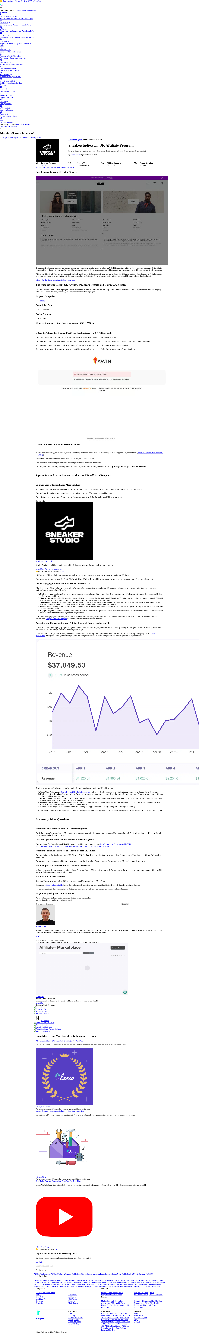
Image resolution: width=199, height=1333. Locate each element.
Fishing (116, 1282)
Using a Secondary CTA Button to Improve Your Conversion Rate (60, 1111)
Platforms (3, 12)
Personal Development (149, 1284)
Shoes (42, 301)
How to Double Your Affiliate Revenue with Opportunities (115, 1323)
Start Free (39, 167)
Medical (119, 1284)
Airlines (65, 1280)
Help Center (138, 1316)
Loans (109, 1284)
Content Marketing (93, 1274)
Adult (58, 1280)
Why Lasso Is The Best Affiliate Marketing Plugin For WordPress (59, 1041)
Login (136, 1320)
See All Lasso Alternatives (45, 1293)
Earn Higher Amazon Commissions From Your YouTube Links (58, 1181)
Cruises (69, 1282)
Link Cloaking (156, 1301)
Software (76, 1286)
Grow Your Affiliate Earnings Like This (113, 1329)
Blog (2, 46)
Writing (159, 1286)
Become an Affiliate (75, 1318)
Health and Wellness (51, 1284)
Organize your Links (141, 1303)
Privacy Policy (73, 1320)
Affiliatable (72, 1295)
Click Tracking (155, 1303)
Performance (138, 1307)
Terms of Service (74, 1322)
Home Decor (63, 1284)
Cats (153, 1280)
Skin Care (58, 1286)
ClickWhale (72, 1299)
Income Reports (116, 1295)
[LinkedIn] (37, 936)
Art (89, 1280)
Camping (143, 1280)
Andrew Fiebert (75, 155)
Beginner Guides (71, 1274)
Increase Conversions (109, 1293)
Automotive (94, 1280)
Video (118, 1286)
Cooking (52, 1282)
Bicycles (118, 1280)
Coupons (58, 1282)
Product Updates (133, 1274)
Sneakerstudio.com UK (44, 561)
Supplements (99, 1286)
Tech (106, 1286)
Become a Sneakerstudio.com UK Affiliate (58, 167)
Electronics (98, 1282)
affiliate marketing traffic (54, 885)
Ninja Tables (73, 1303)
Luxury (114, 1284)
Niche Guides (122, 1274)
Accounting (51, 1280)
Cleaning (45, 1282)
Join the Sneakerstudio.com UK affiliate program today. (56, 280)
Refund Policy (73, 1324)
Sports (92, 1286)
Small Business (67, 1286)
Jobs (97, 1284)
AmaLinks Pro (41, 1299)
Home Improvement (75, 1284)
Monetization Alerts (141, 1295)
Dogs (85, 1282)
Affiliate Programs (140, 1318)
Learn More (40, 569)
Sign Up (137, 1322)
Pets (159, 1284)
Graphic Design (159, 1282)
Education (104, 1274)
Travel (113, 1286)
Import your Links (140, 1305)
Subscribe (125, 904)
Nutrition (138, 1284)
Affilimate (72, 1297)
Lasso (62, 571)
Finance (111, 1282)
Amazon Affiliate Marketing (54, 1274)
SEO (151, 1274)
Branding (71, 1316)
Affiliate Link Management (144, 1293)
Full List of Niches (23, 124)
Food (126, 1282)
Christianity (38, 1282)
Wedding (133, 1286)
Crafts (64, 1282)
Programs (3, 85)
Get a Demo (4, 127)
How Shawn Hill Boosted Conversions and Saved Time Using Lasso (115, 1320)
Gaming (139, 1282)
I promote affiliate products (31, 137)
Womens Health (151, 1286)
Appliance (84, 1280)
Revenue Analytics (155, 1295)
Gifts (151, 1282)
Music (132, 1284)
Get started (13, 127)
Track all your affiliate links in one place (75, 792)
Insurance (86, 1284)
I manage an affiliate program (10, 137)
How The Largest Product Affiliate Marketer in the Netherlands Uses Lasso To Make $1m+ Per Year (115, 1315)
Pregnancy (38, 1286)
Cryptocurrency (77, 1282)
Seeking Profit (144, 1274)
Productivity (46, 1286)
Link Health (152, 1305)
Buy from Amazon (44, 1247)
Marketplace (105, 1301)
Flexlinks (71, 1301)
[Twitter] (39, 936)
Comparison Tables (108, 1303)
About (70, 1313)
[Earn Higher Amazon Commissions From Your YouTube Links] (64, 1245)
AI (61, 1280)
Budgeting (129, 1280)
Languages (103, 1284)
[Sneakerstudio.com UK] (64, 559)
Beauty (112, 1280)
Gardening (146, 1282)
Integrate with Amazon (142, 1301)
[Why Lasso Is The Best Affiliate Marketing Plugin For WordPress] (64, 1105)
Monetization (112, 1274)
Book (124, 1280)
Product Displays (113, 1305)
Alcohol (71, 1280)
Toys (109, 1286)
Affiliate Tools (39, 1274)
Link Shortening (117, 1301)
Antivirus (77, 1280)
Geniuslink (40, 1303)
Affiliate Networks (40, 1280)
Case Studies (81, 1274)
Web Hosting (125, 1286)
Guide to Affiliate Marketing (25, 10)
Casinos (149, 1280)
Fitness (121, 1282)
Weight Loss (140, 1286)
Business (136, 1280)
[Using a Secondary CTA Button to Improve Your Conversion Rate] (64, 1175)
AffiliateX (39, 1297)
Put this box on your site (53, 569)
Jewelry (92, 1284)
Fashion (105, 1282)
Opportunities (125, 1305)
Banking (107, 1280)
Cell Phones (159, 1280)
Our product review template (56, 619)
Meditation (126, 1284)
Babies (101, 1280)
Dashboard (105, 1307)
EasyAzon (39, 1301)
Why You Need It (43, 1107)
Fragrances (132, 1282)
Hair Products (39, 1284)
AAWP (38, 1295)
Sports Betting (85, 1286)
